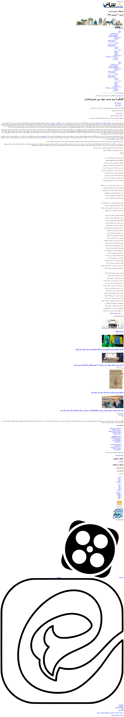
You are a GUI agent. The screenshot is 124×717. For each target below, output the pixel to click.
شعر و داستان (117, 37)
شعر (116, 115)
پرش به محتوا (120, 1)
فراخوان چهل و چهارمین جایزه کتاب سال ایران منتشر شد (107, 392)
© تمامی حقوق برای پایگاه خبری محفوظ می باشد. (110, 712)
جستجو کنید (120, 93)
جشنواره (73, 131)
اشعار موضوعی (111, 45)
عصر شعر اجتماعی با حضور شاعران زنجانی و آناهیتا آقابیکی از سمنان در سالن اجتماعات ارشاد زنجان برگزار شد (91, 410)
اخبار (119, 32)
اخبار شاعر (118, 95)
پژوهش (116, 52)
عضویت (116, 58)
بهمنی (113, 141)
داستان (116, 47)
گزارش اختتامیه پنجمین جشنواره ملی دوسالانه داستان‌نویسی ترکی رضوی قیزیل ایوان (99, 349)
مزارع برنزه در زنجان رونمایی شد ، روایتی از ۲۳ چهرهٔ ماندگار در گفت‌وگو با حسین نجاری (98, 365)
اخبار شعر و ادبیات (113, 34)
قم (116, 113)
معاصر (2, 137)
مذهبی (5, 132)
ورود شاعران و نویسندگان (111, 56)
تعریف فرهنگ (119, 331)
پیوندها (116, 53)
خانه (120, 30)
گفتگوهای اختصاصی (113, 36)
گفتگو (108, 123)
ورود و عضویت (117, 55)
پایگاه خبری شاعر (102, 123)
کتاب (119, 49)
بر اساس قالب (111, 44)
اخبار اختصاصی (114, 33)
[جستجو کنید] (103, 93)
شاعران (116, 38)
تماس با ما (115, 59)
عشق (106, 240)
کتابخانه (116, 51)
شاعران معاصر (111, 40)
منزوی (117, 139)
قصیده (53, 124)
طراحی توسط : (117, 715)
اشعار (116, 43)
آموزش (116, 48)
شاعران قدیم (111, 41)
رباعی (48, 124)
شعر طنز (43, 136)
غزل (56, 124)
